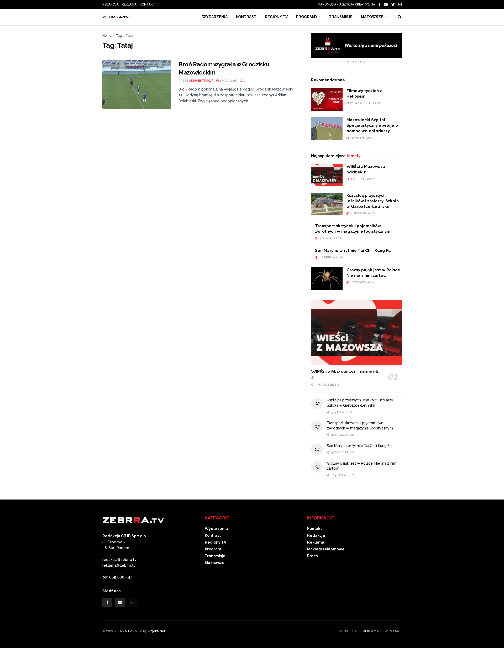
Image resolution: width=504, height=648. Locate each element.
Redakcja (316, 535)
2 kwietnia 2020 (362, 138)
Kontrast (213, 535)
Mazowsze (372, 17)
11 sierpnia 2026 (361, 179)
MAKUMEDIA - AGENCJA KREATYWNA (347, 4)
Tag (119, 36)
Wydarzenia (215, 17)
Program (213, 549)
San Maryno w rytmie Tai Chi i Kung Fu (353, 250)
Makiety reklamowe (326, 549)
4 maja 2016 (228, 80)
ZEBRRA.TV (123, 631)
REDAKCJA (110, 4)
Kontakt (314, 529)
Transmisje (215, 556)
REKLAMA (129, 4)
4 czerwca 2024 (361, 282)
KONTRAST (246, 17)
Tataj (130, 36)
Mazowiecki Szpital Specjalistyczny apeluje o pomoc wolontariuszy (372, 125)
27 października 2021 (365, 103)
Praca (312, 556)
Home (107, 36)
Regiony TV (276, 17)
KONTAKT (147, 4)
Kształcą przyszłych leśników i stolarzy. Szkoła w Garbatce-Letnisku (372, 201)
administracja (201, 80)
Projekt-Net (156, 631)
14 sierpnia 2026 (362, 213)
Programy (307, 17)
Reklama (315, 542)
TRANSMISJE (341, 17)
